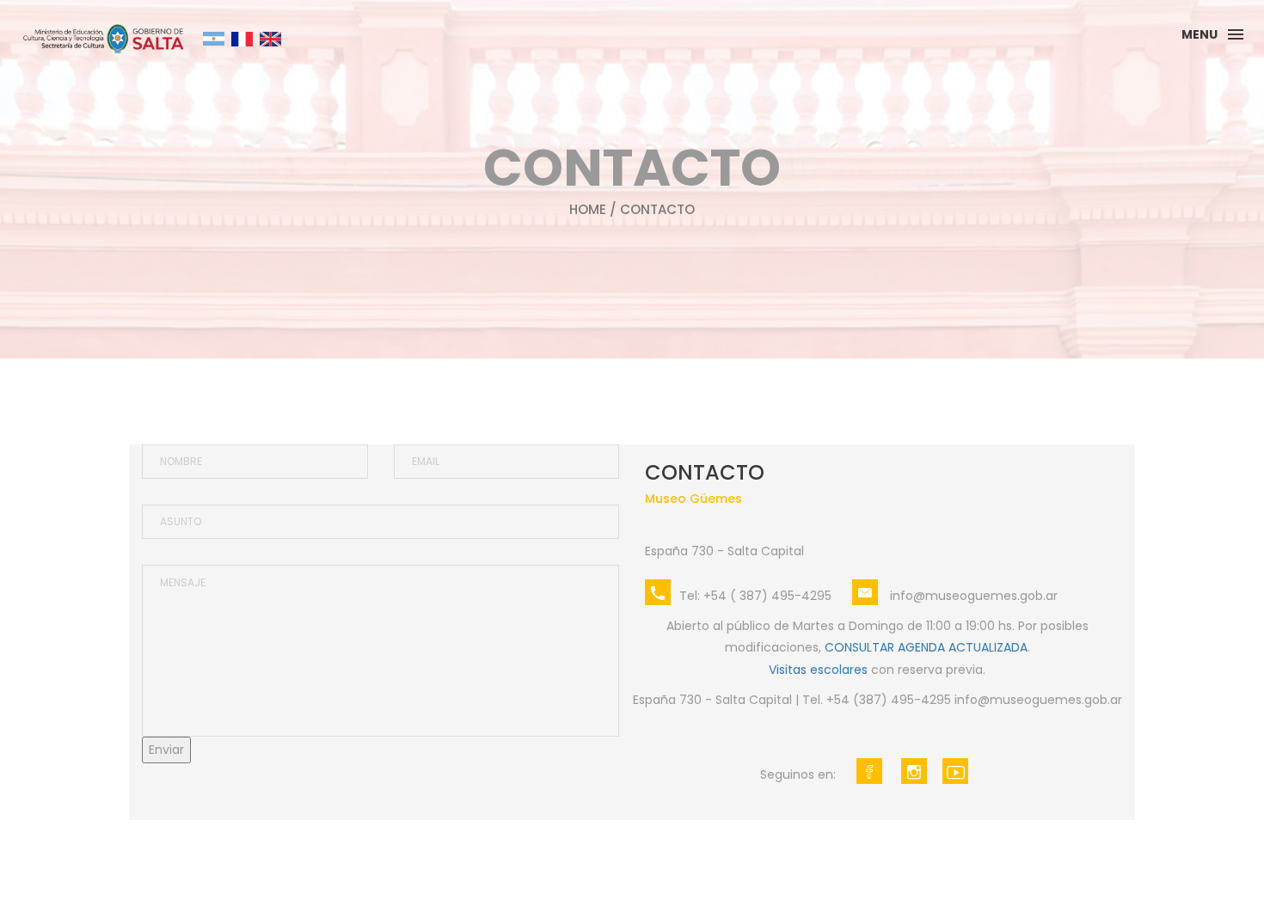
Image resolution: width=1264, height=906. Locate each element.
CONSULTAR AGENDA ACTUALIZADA (926, 647)
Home (587, 209)
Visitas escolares (818, 669)
